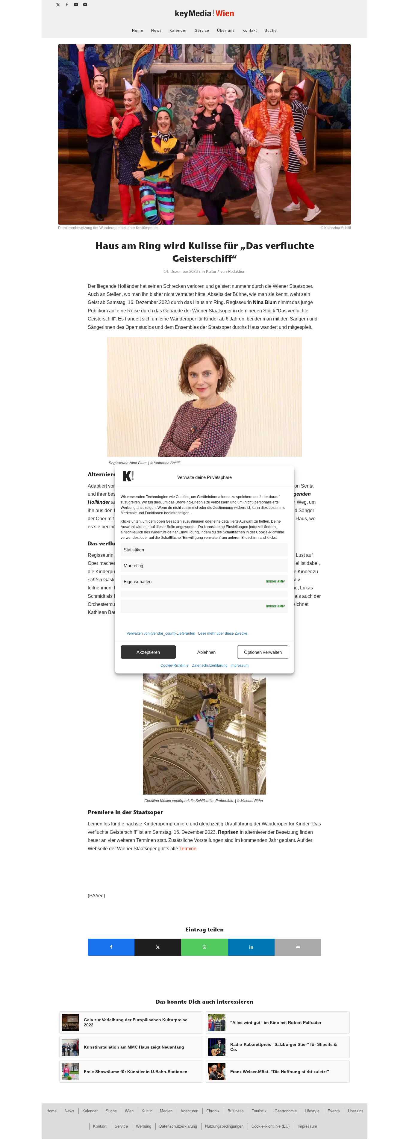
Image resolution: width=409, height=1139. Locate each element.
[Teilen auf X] (157, 947)
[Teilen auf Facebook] (111, 947)
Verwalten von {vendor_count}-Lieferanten (161, 633)
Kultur (211, 271)
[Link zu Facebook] (67, 4)
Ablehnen (206, 651)
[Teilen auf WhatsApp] (204, 947)
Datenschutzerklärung (210, 665)
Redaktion (236, 271)
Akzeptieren (148, 651)
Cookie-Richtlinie (174, 665)
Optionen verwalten (263, 651)
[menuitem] (137, 30)
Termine (187, 848)
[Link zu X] (58, 4)
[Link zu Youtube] (76, 4)
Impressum (240, 665)
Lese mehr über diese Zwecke (222, 633)
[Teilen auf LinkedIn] (251, 947)
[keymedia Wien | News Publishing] (204, 16)
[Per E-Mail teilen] (298, 947)
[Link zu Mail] (85, 4)
